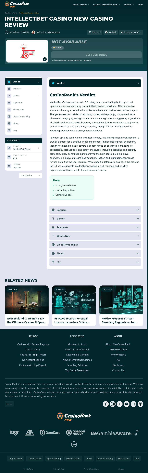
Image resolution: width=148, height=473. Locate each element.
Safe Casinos (33, 349)
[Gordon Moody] (74, 433)
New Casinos (80, 4)
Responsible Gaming (76, 354)
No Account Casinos (33, 359)
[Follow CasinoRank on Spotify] (132, 404)
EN (8, 404)
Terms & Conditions (90, 469)
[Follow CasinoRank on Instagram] (111, 404)
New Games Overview (77, 349)
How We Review (117, 349)
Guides (127, 4)
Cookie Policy (28, 469)
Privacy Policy (58, 469)
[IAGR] (14, 433)
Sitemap (121, 469)
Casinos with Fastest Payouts (32, 344)
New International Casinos (76, 359)
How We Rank (117, 354)
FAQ (117, 359)
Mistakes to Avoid (76, 344)
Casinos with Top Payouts (33, 365)
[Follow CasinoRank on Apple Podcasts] (139, 404)
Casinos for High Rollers (33, 354)
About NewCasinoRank (117, 344)
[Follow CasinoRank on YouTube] (125, 404)
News (140, 4)
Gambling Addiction (77, 365)
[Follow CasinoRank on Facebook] (105, 404)
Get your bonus (96, 54)
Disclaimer (117, 365)
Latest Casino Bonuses (105, 4)
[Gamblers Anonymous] (29, 433)
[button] (94, 83)
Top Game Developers (77, 370)
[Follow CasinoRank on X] (118, 404)
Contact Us (118, 370)
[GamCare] (50, 433)
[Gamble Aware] (114, 433)
